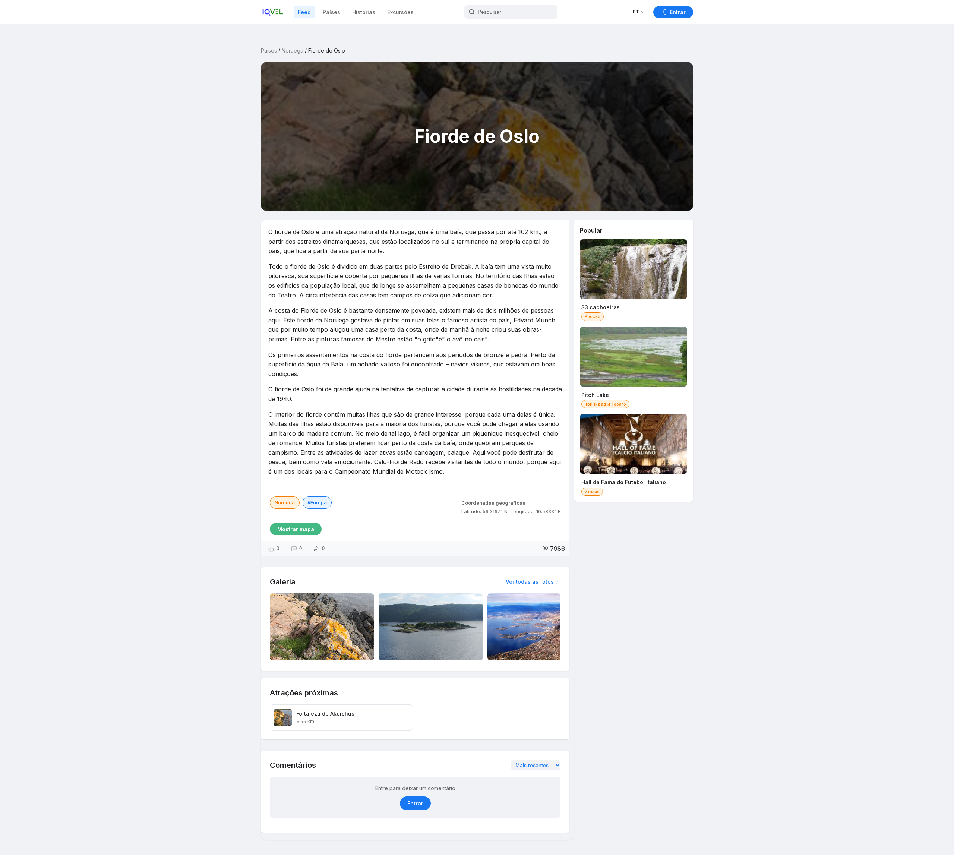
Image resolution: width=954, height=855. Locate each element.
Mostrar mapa (295, 529)
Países (331, 12)
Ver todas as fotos (530, 581)
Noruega (292, 50)
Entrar (415, 803)
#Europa (317, 502)
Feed (304, 12)
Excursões (400, 12)
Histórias (363, 12)
